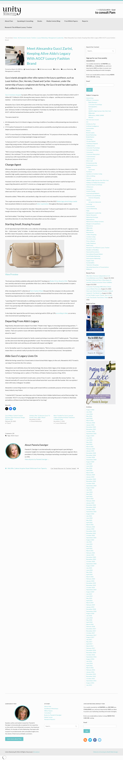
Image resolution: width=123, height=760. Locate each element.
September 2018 (91, 611)
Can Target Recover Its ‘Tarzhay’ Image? (63, 468)
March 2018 (89, 624)
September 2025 (91, 433)
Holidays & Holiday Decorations (95, 182)
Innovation (89, 189)
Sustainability (90, 263)
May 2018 (89, 620)
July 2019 (89, 594)
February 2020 (90, 579)
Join (89, 90)
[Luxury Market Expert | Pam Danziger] (12, 11)
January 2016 (90, 672)
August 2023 (90, 488)
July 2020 (89, 568)
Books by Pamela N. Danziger (53, 715)
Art (87, 122)
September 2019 (91, 589)
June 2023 (89, 492)
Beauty (88, 130)
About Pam (9, 21)
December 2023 (91, 479)
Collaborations (90, 146)
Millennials (92, 113)
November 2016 (91, 652)
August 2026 (90, 409)
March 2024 (89, 472)
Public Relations (91, 243)
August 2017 (90, 637)
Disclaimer (36, 752)
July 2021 (89, 542)
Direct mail (89, 161)
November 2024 (91, 455)
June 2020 (89, 570)
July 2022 (89, 516)
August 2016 (90, 659)
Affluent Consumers (92, 100)
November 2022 (91, 507)
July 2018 (89, 615)
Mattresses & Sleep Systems (95, 221)
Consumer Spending (92, 150)
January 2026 (90, 425)
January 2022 (90, 529)
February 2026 (90, 423)
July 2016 (89, 661)
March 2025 (89, 446)
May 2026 (89, 416)
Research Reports (49, 719)
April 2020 (89, 574)
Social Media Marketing (93, 256)
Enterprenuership (91, 163)
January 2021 (90, 555)
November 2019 (91, 585)
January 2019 (90, 607)
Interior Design (90, 191)
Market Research (91, 215)
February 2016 (90, 670)
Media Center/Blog (53, 21)
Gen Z (90, 109)
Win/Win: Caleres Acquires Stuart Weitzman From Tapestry (27, 468)
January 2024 (90, 477)
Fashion (34, 38)
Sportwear (92, 169)
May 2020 (89, 572)
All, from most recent (24, 38)
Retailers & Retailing (92, 250)
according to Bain (62, 313)
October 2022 (90, 509)
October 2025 (90, 431)
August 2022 (90, 514)
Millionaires (89, 230)
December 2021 (91, 531)
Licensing (89, 204)
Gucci (16, 435)
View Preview (11, 274)
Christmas (89, 139)
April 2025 (89, 444)
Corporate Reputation (93, 154)
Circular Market (91, 141)
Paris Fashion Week (36, 291)
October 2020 (90, 561)
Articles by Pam (91, 124)
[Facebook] (95, 740)
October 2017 (90, 633)
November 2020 (91, 559)
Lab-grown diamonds (95, 202)
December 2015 (91, 674)
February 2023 (90, 501)
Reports (85, 21)
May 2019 (89, 598)
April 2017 (89, 644)
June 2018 (89, 618)
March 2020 (89, 576)
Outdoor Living (90, 237)
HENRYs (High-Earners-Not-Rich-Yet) (100, 111)
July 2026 (89, 412)
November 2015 (91, 676)
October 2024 (90, 457)
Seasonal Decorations (92, 252)
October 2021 (90, 535)
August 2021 (90, 540)
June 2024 (89, 466)
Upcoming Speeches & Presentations (97, 267)
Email (113, 10)
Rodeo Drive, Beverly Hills (58, 281)
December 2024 (91, 453)
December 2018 (91, 609)
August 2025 (90, 436)
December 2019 (91, 583)
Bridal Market (90, 137)
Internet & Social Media (93, 195)
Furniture (89, 171)
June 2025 (89, 440)
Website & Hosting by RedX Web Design (105, 752)
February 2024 (90, 475)
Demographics (93, 106)
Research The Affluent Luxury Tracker (18, 27)
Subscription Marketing (93, 258)
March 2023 (89, 498)
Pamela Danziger (30, 69)
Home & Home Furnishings (94, 184)
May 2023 (89, 494)
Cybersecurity (90, 159)
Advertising (89, 98)
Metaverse (89, 226)
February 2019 (90, 605)
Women (91, 117)
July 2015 (89, 685)
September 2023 (91, 485)
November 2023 (91, 481)
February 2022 (90, 527)
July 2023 (89, 490)
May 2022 (89, 520)
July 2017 (89, 639)
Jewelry (88, 200)
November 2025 (91, 429)
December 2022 (91, 505)
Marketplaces (90, 219)
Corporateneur (90, 156)
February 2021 (90, 553)
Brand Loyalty (90, 132)
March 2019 (89, 602)
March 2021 (89, 550)
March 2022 (89, 524)
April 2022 (89, 522)
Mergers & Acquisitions (93, 224)
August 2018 (90, 613)
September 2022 (91, 511)
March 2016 (89, 667)
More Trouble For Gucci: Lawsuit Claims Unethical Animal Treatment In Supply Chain (64, 417)
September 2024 (91, 459)
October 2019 (90, 587)
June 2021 (89, 544)
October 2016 (90, 655)
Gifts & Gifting (90, 176)
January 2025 (90, 451)
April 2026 (89, 418)
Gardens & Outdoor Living (94, 174)
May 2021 (89, 546)
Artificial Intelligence (92, 126)
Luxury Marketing (42, 38)
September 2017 (91, 635)
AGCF (12, 435)
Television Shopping (92, 265)
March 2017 (89, 646)
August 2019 (90, 592)
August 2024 (90, 462)
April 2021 (89, 548)
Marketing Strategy (92, 217)
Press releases (90, 241)
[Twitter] (90, 740)
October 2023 (90, 483)
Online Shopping (91, 234)
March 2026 (89, 420)
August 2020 (90, 566)
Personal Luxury (91, 239)
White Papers (48, 711)
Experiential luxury (91, 165)
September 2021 (91, 537)
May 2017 (89, 642)
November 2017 (91, 631)
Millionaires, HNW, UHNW (96, 115)
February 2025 (90, 449)
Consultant (47, 713)
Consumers (89, 152)
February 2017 (90, 648)
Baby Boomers (93, 102)
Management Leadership (56, 38)
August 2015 (90, 683)
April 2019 (89, 600)
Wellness (89, 269)
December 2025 (91, 427)
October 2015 (90, 678)
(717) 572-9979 (104, 10)
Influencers (89, 187)
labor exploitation (43, 204)
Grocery (88, 178)
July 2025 (89, 438)
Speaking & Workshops (51, 708)
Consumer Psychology (95, 104)
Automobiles (90, 128)
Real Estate (89, 245)
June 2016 (89, 663)
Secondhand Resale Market (94, 254)
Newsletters (90, 232)
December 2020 (91, 557)
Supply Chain (90, 260)
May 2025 (89, 442)
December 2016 (91, 650)
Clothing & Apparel (92, 143)
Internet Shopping (94, 197)
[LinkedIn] (100, 740)
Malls (87, 211)
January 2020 (90, 581)
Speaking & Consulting (25, 21)
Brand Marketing (91, 135)
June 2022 (89, 518)
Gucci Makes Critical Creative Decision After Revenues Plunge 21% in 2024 (15, 417)
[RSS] (86, 740)
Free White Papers (71, 21)
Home (15, 38)
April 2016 (89, 665)
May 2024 (89, 468)
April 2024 (89, 470)
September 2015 (91, 680)
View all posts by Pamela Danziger (37, 459)
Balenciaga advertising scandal (67, 201)
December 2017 (91, 628)
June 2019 (89, 596)
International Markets (92, 193)
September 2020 (91, 563)
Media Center (48, 717)
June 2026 (89, 414)
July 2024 (89, 464)
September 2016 (91, 657)
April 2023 (89, 496)
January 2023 (90, 503)
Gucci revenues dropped (13, 95)
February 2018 (90, 626)
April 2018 (89, 622)
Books (39, 21)
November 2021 (91, 533)
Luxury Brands (90, 206)
